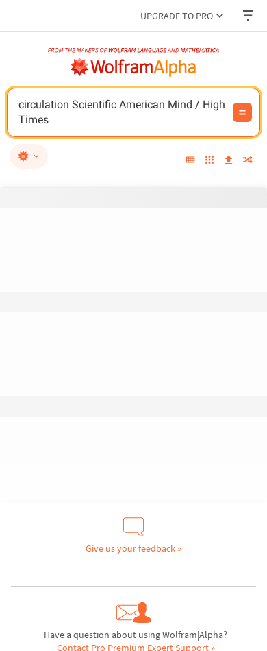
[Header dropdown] (249, 15)
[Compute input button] (242, 112)
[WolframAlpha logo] (133, 67)
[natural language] (29, 156)
